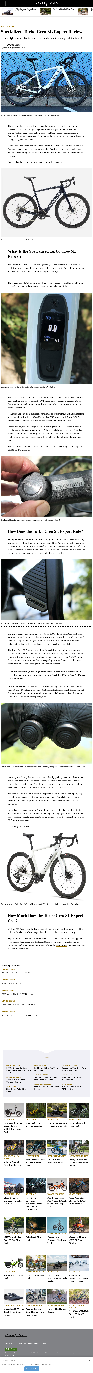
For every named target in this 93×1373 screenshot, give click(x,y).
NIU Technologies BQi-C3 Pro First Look (12, 1240)
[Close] (89, 1360)
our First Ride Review (20, 145)
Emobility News (13, 1065)
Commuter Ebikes (13, 1077)
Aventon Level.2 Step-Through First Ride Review (35, 1312)
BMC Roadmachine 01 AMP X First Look (17, 994)
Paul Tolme (15, 44)
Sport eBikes (7, 26)
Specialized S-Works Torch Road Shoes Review (14, 1312)
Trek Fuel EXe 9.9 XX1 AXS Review (16, 973)
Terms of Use (20, 1343)
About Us (9, 1343)
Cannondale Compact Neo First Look (56, 1240)
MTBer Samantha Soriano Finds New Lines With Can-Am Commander (18, 1070)
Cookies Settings (11, 1349)
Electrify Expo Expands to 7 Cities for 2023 (13, 1201)
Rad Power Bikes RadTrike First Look (46, 1069)
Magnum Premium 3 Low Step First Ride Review (45, 1078)
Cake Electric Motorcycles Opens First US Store (78, 1278)
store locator (61, 945)
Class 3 (55, 264)
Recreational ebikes (43, 1084)
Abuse (45, 1343)
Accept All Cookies (32, 1369)
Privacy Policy (34, 1343)
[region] (46, 1365)
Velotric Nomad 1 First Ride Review (46, 1087)
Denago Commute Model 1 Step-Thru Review (78, 1162)
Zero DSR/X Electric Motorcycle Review (57, 1278)
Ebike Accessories (13, 1305)
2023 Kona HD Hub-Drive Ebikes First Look (79, 1314)
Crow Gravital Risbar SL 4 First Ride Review (18, 1005)
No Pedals (9, 1120)
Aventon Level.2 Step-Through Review (16, 1081)
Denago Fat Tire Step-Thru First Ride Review (74, 1069)
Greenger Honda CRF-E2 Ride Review (77, 1240)
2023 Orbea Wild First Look (12, 983)
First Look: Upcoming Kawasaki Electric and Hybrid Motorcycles (34, 1204)
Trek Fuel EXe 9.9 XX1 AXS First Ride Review (19, 1015)
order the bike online (28, 938)
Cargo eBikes (11, 1272)
